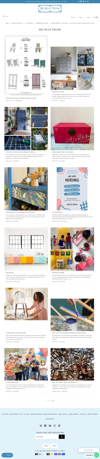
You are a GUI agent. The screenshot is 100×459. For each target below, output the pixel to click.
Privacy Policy (62, 414)
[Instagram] (85, 1)
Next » (53, 400)
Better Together (58, 272)
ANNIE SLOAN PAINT (17, 23)
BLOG (92, 23)
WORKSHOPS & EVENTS (42, 23)
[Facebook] (81, 1)
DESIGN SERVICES (56, 23)
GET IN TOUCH (73, 23)
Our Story (5, 414)
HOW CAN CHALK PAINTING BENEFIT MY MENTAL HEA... (69, 333)
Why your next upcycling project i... (65, 382)
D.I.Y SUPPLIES (29, 23)
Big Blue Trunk (45, 451)
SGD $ (88, 17)
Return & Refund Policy (50, 414)
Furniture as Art (58, 92)
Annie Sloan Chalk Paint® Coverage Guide (21, 98)
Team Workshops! (12, 382)
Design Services (14, 414)
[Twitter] (78, 1)
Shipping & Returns (36, 414)
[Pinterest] (87, 1)
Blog (21, 414)
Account (72, 17)
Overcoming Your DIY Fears (16, 333)
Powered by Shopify (58, 451)
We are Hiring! (57, 212)
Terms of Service (73, 414)
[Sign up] (62, 437)
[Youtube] (83, 1)
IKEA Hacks (10, 272)
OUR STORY (65, 23)
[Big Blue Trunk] (50, 8)
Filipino (80, 17)
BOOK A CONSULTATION (84, 23)
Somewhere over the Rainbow (63, 152)
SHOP (7, 23)
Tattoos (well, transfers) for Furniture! (20, 212)
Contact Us (83, 414)
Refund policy (50, 419)
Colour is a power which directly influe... (21, 152)
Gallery (26, 414)
